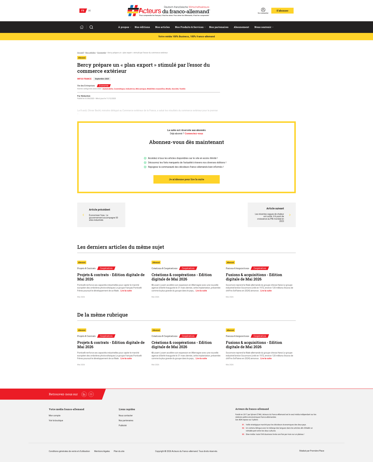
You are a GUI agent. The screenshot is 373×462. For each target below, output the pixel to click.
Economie (101, 53)
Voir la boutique (56, 420)
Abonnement (241, 27)
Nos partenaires (218, 27)
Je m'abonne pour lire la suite (186, 179)
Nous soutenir (262, 27)
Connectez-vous (194, 133)
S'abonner (282, 10)
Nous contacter (126, 416)
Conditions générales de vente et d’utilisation (69, 451)
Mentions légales (102, 451)
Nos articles (162, 27)
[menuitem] (124, 27)
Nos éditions (142, 27)
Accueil (80, 53)
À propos (123, 27)
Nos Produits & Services (189, 27)
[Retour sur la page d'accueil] (82, 27)
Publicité (123, 425)
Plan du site (119, 451)
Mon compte (54, 416)
